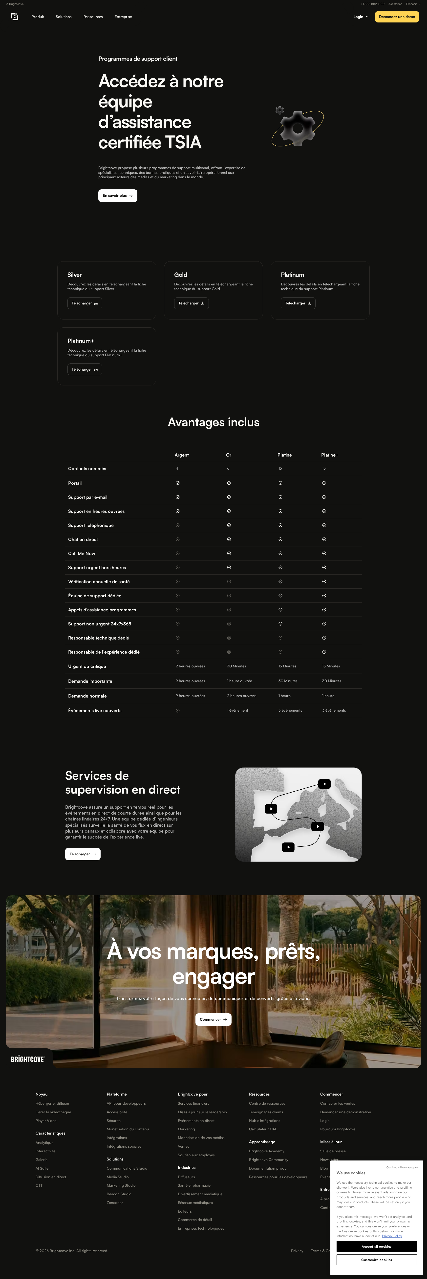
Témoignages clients (266, 1112)
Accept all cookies (377, 1246)
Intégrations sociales (124, 1146)
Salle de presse (333, 1151)
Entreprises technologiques (201, 1228)
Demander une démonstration (345, 1112)
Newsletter (329, 1160)
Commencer (210, 1019)
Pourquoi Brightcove (337, 1129)
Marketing (186, 1129)
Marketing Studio (121, 1185)
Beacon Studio (119, 1194)
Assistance (395, 4)
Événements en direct (196, 1121)
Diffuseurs (186, 1177)
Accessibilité (117, 1112)
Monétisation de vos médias (201, 1138)
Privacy (297, 1251)
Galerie (41, 1160)
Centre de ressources (267, 1103)
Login (325, 1121)
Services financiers (193, 1103)
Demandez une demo (397, 16)
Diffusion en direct (51, 1177)
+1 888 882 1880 (372, 4)
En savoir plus (115, 195)
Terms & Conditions (327, 1251)
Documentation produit (269, 1168)
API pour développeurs (126, 1103)
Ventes (183, 1146)
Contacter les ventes (337, 1103)
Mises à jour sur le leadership (202, 1112)
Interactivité (45, 1151)
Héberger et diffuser (52, 1103)
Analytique (44, 1142)
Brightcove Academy (266, 1151)
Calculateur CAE (263, 1129)
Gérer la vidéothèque (53, 1112)
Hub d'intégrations (264, 1121)
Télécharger (82, 303)
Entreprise (123, 16)
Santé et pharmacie (194, 1185)
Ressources (93, 16)
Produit (38, 16)
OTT (39, 1185)
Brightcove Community (268, 1160)
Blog (324, 1168)
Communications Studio (127, 1168)
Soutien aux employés (196, 1155)
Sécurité (114, 1121)
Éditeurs (185, 1211)
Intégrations (117, 1138)
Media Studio (118, 1177)
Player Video (46, 1121)
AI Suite (42, 1168)
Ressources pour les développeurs (278, 1177)
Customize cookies (376, 1260)
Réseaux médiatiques (195, 1202)
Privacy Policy (392, 1236)
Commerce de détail (195, 1220)
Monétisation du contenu (128, 1129)
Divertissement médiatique (200, 1194)
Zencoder (115, 1202)
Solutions (64, 16)
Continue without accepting (402, 1167)
